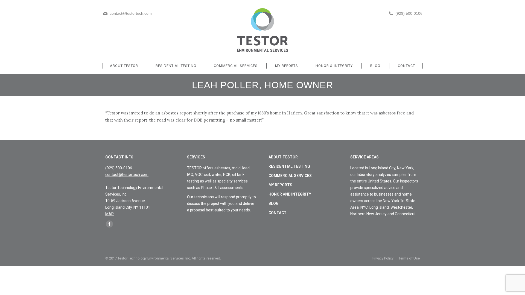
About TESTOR (283, 157)
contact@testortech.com (126, 174)
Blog (274, 203)
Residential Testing (289, 166)
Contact (278, 213)
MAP (109, 214)
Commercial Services (290, 175)
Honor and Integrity (290, 194)
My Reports (280, 185)
